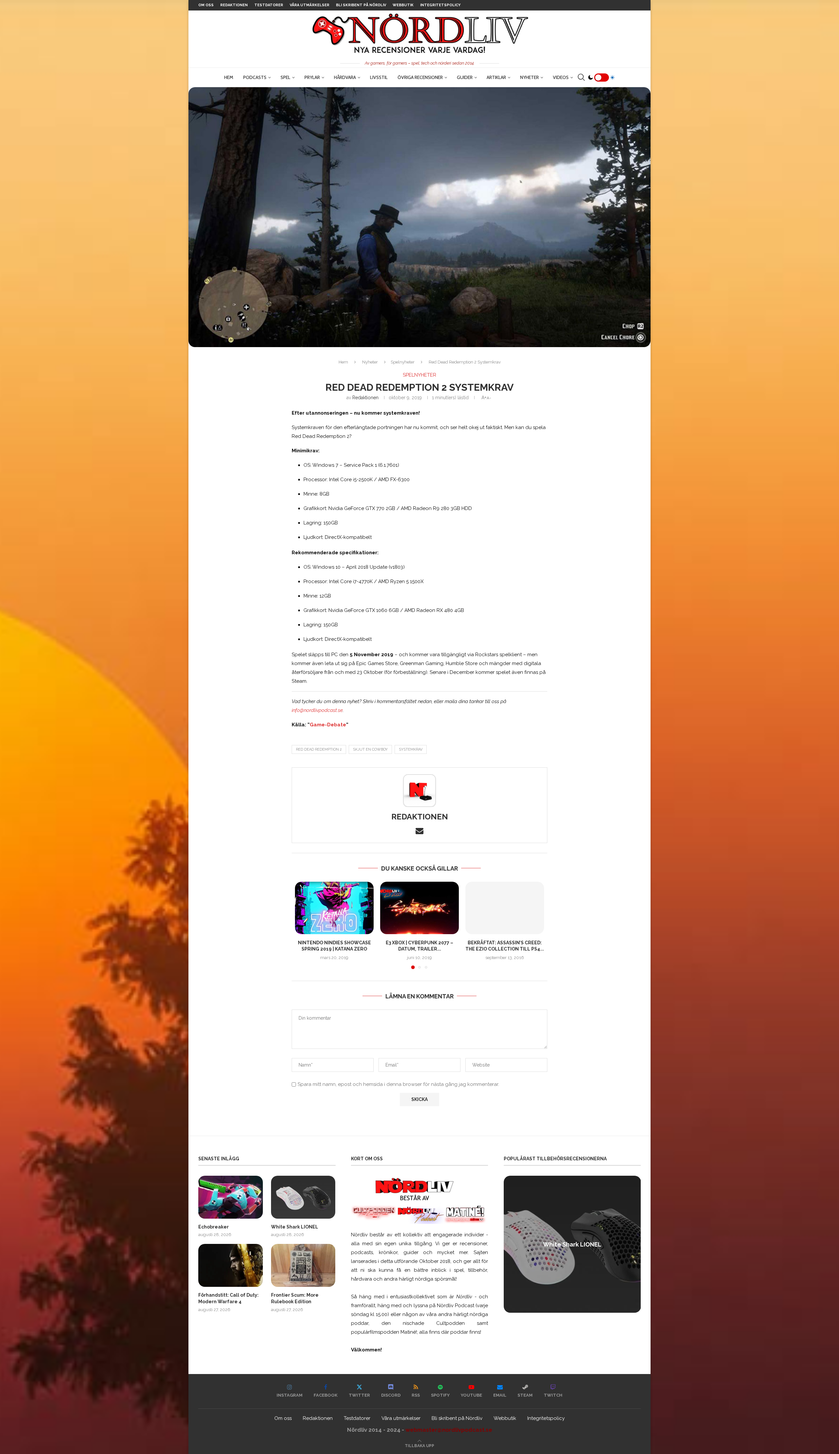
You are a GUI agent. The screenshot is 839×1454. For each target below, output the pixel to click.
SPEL (285, 77)
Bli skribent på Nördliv (361, 5)
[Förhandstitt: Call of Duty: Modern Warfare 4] (230, 1265)
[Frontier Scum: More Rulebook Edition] (303, 1265)
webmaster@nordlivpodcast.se (448, 1429)
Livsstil (379, 77)
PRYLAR (312, 77)
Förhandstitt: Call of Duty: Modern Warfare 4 (228, 1298)
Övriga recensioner (420, 77)
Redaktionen (234, 5)
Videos (561, 77)
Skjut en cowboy (370, 749)
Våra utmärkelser (309, 5)
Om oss (206, 5)
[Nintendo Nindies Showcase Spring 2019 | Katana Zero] (334, 908)
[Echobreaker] (230, 1197)
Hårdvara (345, 77)
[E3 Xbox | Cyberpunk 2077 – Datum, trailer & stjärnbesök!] (419, 908)
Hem (228, 77)
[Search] (581, 77)
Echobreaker (213, 1226)
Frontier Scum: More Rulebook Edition (295, 1298)
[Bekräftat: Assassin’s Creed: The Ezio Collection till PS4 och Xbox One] (504, 908)
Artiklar (496, 77)
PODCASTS (254, 77)
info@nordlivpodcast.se (317, 710)
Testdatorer (268, 5)
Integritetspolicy (440, 5)
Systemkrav (410, 749)
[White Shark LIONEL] (303, 1197)
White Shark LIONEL (294, 1226)
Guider (465, 77)
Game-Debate (328, 725)
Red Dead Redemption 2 (319, 749)
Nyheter (529, 77)
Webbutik (403, 5)
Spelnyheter (403, 362)
